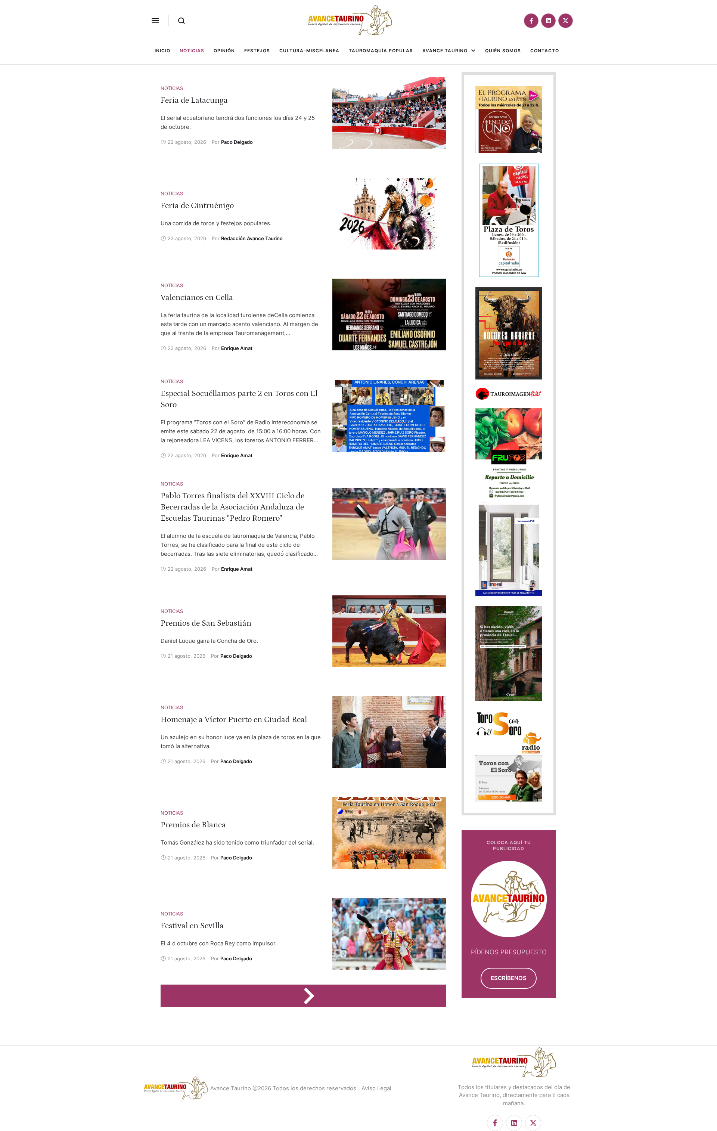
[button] (155, 20)
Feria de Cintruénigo (197, 205)
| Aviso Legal (374, 1088)
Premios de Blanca (193, 825)
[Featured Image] (389, 113)
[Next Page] (312, 996)
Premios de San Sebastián (206, 623)
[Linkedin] (548, 20)
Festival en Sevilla (192, 925)
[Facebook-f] (531, 20)
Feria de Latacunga (194, 100)
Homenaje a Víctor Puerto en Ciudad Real (234, 719)
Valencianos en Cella (197, 297)
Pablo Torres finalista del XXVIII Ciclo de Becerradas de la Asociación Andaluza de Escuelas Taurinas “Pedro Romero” (232, 507)
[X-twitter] (565, 20)
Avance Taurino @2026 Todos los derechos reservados (283, 1088)
